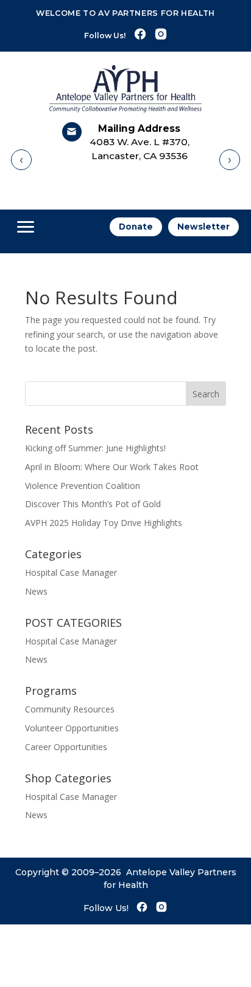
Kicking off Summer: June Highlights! (95, 448)
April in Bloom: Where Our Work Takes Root (112, 467)
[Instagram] (161, 35)
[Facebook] (140, 35)
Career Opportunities (66, 747)
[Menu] (25, 227)
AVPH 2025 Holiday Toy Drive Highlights (103, 522)
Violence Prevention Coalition (82, 485)
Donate (136, 226)
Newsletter (203, 226)
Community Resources (70, 709)
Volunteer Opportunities (72, 728)
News (36, 591)
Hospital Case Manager (71, 572)
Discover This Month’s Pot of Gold (93, 504)
